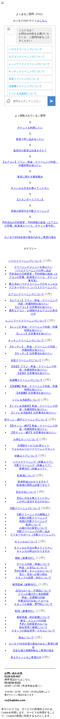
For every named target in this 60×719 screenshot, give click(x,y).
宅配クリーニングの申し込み (33, 531)
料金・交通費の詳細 (33, 597)
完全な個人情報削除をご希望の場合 (33, 650)
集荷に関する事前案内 (30, 176)
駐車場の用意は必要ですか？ (33, 485)
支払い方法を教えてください (33, 498)
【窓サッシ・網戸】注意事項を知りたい (33, 432)
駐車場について (26, 475)
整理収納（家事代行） (25, 584)
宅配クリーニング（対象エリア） (33, 465)
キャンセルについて (26, 541)
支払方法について (26, 492)
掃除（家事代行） (25, 558)
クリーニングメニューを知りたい (33, 267)
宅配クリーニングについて (25, 508)
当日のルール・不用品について (33, 590)
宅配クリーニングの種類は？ (33, 514)
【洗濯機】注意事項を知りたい (33, 393)
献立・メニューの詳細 (33, 620)
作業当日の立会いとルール (33, 600)
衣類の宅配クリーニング (33, 517)
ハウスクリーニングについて (25, 261)
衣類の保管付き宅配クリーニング (30, 211)
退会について (26, 637)
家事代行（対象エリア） (33, 468)
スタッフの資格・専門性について (33, 604)
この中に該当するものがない (33, 501)
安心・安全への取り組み (33, 574)
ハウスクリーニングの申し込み (33, 270)
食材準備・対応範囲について (33, 617)
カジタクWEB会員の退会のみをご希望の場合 (30, 237)
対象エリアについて (26, 455)
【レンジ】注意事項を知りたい (33, 333)
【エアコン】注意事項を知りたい (33, 307)
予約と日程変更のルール (33, 624)
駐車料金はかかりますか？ (33, 481)
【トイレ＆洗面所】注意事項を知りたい (33, 412)
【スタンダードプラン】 (30, 199)
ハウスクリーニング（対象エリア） (33, 462)
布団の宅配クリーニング (33, 521)
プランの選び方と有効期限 (33, 594)
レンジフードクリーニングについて (26, 320)
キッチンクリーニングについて (26, 340)
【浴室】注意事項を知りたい (33, 373)
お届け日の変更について (33, 528)
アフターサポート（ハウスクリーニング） (33, 287)
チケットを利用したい (30, 127)
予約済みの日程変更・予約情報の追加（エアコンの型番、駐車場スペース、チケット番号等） (33, 277)
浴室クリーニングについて (26, 360)
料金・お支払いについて (33, 567)
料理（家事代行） (25, 611)
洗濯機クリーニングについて (26, 380)
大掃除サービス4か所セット (33, 445)
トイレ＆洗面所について (26, 399)
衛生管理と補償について (33, 627)
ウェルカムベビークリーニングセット (33, 449)
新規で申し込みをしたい (30, 139)
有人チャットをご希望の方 (26, 657)
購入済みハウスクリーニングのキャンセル (33, 284)
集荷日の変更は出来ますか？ (30, 150)
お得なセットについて (26, 439)
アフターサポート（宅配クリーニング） (33, 534)
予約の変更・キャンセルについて (33, 571)
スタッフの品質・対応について (33, 577)
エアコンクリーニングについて (26, 294)
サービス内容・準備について (33, 564)
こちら (43, 20)
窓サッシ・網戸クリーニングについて (26, 419)
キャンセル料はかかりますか (33, 551)
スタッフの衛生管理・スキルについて (33, 630)
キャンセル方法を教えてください (30, 188)
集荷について (33, 524)
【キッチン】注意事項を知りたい (33, 353)
